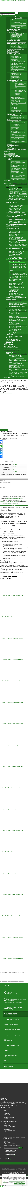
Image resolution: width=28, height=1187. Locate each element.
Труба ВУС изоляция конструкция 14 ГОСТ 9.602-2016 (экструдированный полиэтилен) (18, 68)
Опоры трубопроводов (13, 71)
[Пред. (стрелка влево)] (0, 1186)
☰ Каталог (19, 16)
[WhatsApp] (14, 446)
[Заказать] (4, 430)
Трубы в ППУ (18, 18)
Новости (9, 158)
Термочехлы (14, 105)
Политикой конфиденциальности (9, 503)
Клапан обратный (15, 101)
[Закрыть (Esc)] (0, 1185)
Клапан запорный (15, 100)
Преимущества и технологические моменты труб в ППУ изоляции (18, 162)
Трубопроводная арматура (14, 80)
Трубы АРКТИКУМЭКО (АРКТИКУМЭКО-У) (17, 34)
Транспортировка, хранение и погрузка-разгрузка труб (18, 168)
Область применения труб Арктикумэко (18, 166)
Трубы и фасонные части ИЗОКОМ (12, 1145)
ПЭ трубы (10, 146)
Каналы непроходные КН (17, 117)
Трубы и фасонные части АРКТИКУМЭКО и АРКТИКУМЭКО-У (14, 31)
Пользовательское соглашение (11, 1172)
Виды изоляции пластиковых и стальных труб (17, 172)
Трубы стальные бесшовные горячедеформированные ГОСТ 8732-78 (18, 137)
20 (13, 469)
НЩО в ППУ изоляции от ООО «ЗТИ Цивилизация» (18, 178)
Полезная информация (12, 156)
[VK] (14, 449)
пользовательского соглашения (14, 498)
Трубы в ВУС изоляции (13, 53)
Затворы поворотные (16, 95)
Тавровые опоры (15, 78)
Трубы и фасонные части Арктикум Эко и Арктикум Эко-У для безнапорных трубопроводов (16, 42)
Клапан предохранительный (18, 103)
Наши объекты (7, 1114)
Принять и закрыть (19, 1183)
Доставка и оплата (8, 1115)
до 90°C (15, 464)
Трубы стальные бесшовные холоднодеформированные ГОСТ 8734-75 (18, 141)
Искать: (2, 12)
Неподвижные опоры (16, 73)
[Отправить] (14, 457)
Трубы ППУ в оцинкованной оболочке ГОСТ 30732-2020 (18, 24)
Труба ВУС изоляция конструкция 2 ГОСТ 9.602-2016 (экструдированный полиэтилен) (18, 62)
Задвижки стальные (20, 90)
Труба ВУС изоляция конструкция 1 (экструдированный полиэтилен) (16, 57)
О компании (6, 1113)
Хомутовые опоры (16, 74)
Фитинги (9, 144)
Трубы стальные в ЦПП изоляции (16, 149)
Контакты (7, 181)
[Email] (14, 444)
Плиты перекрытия (16, 118)
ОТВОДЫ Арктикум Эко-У (18, 47)
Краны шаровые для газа (19, 268)
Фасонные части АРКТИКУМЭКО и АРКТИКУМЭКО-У (16, 38)
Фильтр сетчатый (15, 111)
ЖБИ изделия (11, 114)
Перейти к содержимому (18, 0)
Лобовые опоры (15, 76)
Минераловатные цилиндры (15, 112)
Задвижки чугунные (20, 91)
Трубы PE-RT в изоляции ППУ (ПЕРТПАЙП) (16, 224)
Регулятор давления (16, 110)
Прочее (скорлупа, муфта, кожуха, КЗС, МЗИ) (17, 27)
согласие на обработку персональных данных (11, 501)
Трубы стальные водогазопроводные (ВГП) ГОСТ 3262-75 (18, 123)
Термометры (14, 107)
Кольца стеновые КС (16, 115)
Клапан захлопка (15, 97)
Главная (2, 380)
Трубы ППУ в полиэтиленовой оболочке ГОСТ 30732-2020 (18, 21)
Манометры (14, 108)
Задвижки (13, 88)
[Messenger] (14, 454)
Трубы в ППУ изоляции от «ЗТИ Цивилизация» (18, 175)
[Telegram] (14, 452)
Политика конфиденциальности (16, 1173)
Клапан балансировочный (18, 98)
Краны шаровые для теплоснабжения (20, 83)
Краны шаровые (15, 81)
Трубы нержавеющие (13, 145)
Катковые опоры (15, 77)
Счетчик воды (14, 104)
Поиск (2, 16)
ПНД (14, 466)
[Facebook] (14, 441)
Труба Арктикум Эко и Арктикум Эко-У (17, 45)
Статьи (9, 159)
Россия (15, 471)
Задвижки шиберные (17, 93)
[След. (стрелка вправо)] (2, 1186)
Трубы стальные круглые (14, 120)
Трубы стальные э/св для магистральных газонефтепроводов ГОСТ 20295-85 (18, 132)
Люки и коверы (11, 148)
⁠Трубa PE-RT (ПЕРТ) (13, 52)
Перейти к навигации (6, 0)
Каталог (5, 1111)
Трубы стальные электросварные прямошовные (15, 127)
